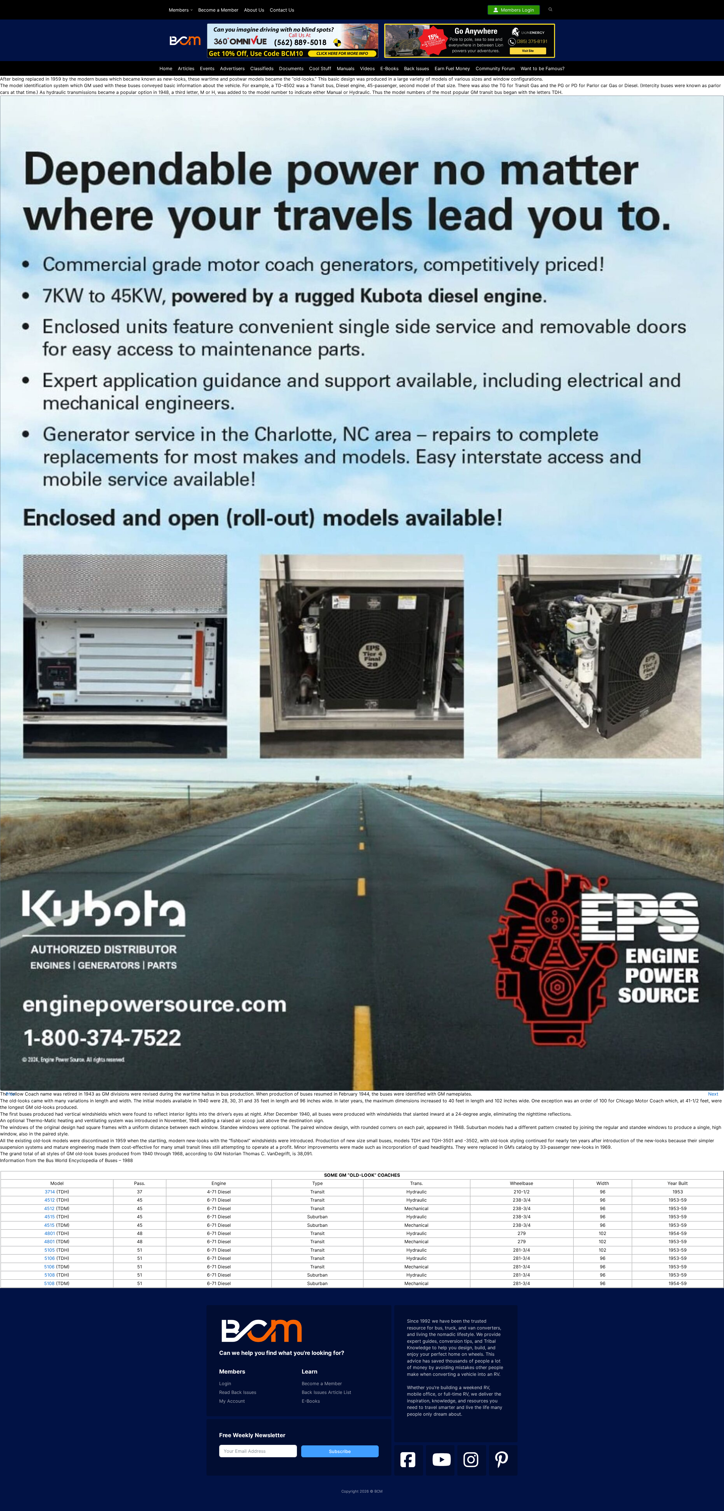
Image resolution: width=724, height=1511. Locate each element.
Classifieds (261, 68)
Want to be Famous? (542, 68)
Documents (291, 68)
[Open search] (550, 9)
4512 (49, 1200)
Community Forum (495, 68)
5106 (49, 1258)
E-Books (389, 68)
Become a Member (218, 10)
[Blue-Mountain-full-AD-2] (362, 593)
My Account (232, 1401)
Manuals (345, 68)
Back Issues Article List (326, 1392)
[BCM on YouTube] (440, 1460)
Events (207, 68)
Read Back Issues (237, 1392)
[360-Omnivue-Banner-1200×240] (278, 40)
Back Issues (416, 68)
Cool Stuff (320, 68)
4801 (49, 1233)
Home (166, 68)
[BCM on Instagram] (471, 1460)
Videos (367, 68)
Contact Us (282, 10)
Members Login (517, 10)
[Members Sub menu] (192, 9)
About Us (254, 10)
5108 (49, 1275)
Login (225, 1383)
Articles (186, 68)
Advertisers (232, 68)
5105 (49, 1250)
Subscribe (340, 1451)
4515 (49, 1216)
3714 (50, 1192)
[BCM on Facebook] (408, 1460)
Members (179, 10)
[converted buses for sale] (462, 40)
